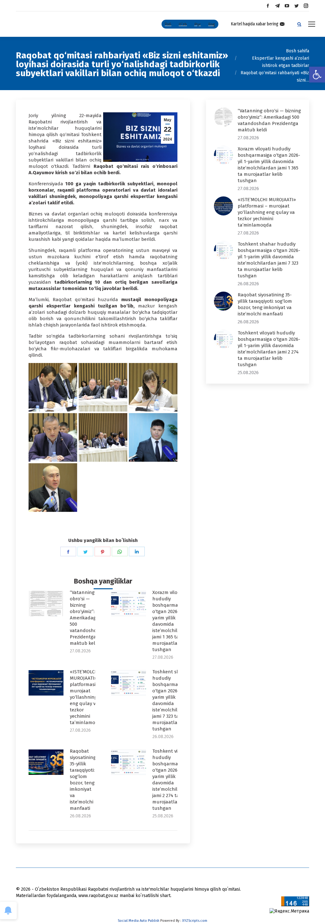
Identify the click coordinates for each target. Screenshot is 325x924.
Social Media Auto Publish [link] (138, 921)
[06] (103, 437)
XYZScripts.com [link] (194, 921)
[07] (153, 437)
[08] (53, 487)
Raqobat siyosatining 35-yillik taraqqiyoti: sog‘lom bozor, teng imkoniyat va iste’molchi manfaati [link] (83, 779)
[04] (153, 387)
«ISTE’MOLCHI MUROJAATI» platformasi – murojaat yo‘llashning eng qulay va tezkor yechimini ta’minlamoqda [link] (87, 697)
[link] (317, 74)
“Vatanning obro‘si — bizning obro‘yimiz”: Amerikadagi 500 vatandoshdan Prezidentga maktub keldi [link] (86, 618)
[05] (53, 437)
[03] (103, 387)
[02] (53, 387)
